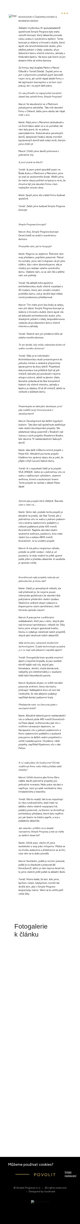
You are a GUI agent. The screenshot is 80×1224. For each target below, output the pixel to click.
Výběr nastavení (70, 1174)
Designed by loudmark (42, 1191)
